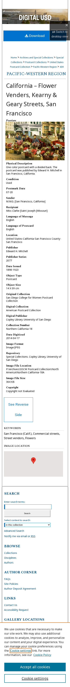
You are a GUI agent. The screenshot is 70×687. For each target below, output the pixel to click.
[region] (35, 654)
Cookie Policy (42, 655)
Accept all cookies (35, 667)
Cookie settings (20, 651)
